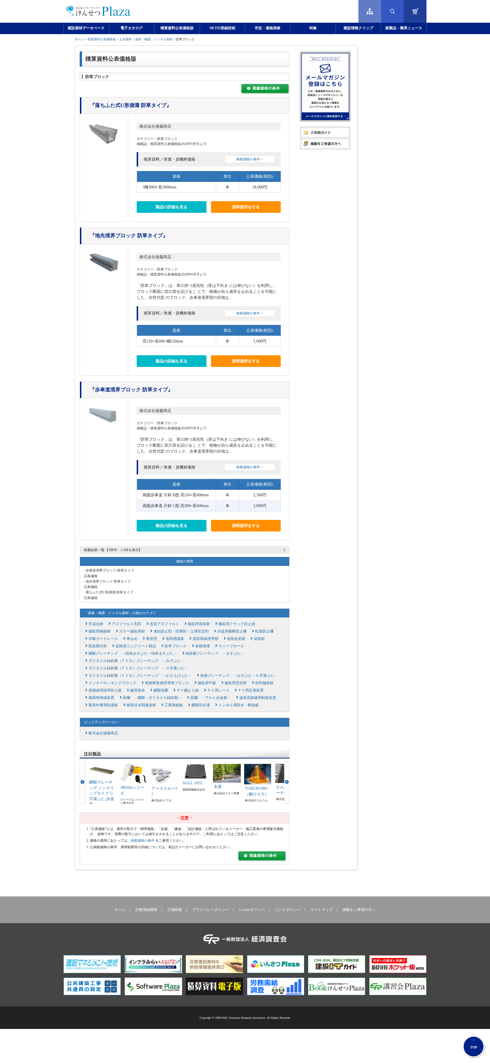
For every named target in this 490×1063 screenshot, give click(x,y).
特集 (313, 28)
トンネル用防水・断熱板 (238, 705)
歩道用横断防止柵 (232, 631)
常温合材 (95, 624)
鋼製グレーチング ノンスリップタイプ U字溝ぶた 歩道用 (101, 793)
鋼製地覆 (160, 690)
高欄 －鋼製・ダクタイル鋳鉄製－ (152, 698)
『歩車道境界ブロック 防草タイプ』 (131, 389)
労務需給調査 (146, 910)
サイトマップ (322, 910)
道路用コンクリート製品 (135, 646)
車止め (132, 638)
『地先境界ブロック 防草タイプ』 (129, 235)
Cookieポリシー (252, 910)
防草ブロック (175, 646)
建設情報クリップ (358, 28)
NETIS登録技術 (222, 28)
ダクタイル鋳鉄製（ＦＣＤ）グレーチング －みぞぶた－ (136, 661)
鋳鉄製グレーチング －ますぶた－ (214, 653)
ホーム (79, 39)
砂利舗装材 (264, 683)
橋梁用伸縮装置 (101, 698)
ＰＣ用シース (218, 690)
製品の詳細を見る (171, 207)
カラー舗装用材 (132, 631)
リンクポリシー (288, 910)
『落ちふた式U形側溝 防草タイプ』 (131, 105)
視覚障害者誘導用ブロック (167, 683)
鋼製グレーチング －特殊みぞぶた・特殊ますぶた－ (132, 653)
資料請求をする (246, 207)
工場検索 (174, 910)
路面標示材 (97, 646)
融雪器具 (137, 690)
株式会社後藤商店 (155, 126)
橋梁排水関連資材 (141, 705)
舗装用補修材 (99, 631)
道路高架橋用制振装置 (257, 698)
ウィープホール (231, 646)
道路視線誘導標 (205, 638)
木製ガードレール (103, 638)
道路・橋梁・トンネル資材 (153, 39)
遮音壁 (151, 638)
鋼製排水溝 (200, 705)
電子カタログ (132, 28)
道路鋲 (259, 638)
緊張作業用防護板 (103, 705)
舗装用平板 (207, 683)
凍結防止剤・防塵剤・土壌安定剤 (181, 631)
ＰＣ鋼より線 (188, 690)
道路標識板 (175, 638)
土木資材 (125, 39)
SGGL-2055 (192, 783)
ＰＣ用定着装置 (251, 690)
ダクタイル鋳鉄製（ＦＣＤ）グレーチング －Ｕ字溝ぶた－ (138, 668)
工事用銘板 (173, 705)
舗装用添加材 (199, 624)
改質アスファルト (164, 624)
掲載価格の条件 (143, 841)
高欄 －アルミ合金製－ (210, 698)
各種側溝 (202, 646)
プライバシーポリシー (210, 910)
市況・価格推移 (267, 28)
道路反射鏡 (236, 638)
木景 (218, 787)
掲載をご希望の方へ (359, 910)
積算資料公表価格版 (177, 28)
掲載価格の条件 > (249, 159)
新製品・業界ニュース (403, 28)
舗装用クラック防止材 (236, 624)
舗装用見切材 (236, 683)
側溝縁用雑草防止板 (105, 690)
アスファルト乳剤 (126, 624)
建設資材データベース (86, 28)
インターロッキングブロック (112, 683)
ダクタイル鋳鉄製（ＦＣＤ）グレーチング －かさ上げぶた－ (140, 675)
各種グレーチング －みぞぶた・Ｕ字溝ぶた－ (239, 675)
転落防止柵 (264, 631)
